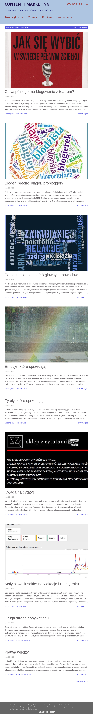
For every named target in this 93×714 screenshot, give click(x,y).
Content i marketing (27, 4)
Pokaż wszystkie (80, 27)
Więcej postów (82, 681)
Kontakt (47, 17)
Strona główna (14, 17)
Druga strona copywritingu (27, 618)
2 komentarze (21, 205)
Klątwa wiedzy (17, 652)
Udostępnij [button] (9, 114)
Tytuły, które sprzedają (24, 400)
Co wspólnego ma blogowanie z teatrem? (39, 91)
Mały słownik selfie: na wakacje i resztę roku (42, 584)
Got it (52, 712)
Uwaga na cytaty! (19, 492)
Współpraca (65, 17)
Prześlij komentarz (24, 640)
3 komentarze (21, 114)
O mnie (32, 17)
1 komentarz (21, 423)
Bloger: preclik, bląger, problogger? (34, 183)
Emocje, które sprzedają (25, 366)
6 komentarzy (21, 389)
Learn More (43, 712)
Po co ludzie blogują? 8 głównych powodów (41, 275)
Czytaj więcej (82, 114)
